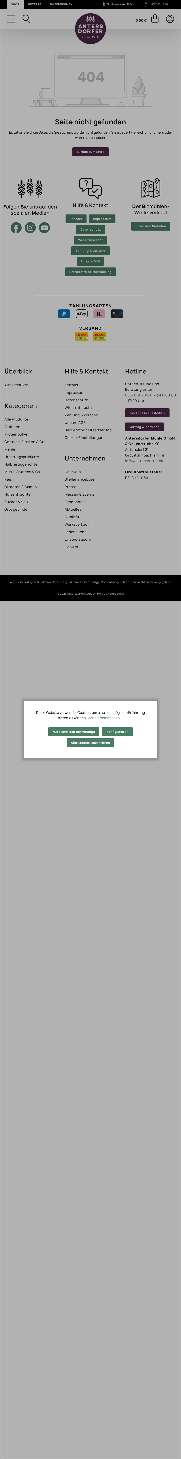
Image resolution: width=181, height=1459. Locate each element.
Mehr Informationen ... (105, 717)
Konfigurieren (117, 732)
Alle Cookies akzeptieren (90, 743)
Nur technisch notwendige (74, 732)
